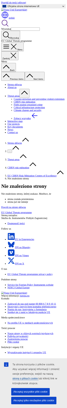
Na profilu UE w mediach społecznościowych (30, 323)
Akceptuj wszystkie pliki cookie (30, 391)
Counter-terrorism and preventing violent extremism (39, 99)
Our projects (13, 124)
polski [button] (12, 18)
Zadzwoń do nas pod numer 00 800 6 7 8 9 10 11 (31, 303)
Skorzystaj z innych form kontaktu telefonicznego (31, 306)
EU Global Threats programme (16, 212)
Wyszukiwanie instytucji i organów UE (26, 352)
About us (12, 87)
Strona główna (14, 84)
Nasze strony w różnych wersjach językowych (30, 333)
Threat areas (13, 96)
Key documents (15, 126)
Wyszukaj (6, 29)
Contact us (12, 132)
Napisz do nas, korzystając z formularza (27, 309)
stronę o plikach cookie (25, 378)
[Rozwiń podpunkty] (24, 93)
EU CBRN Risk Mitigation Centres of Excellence (32, 175)
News (10, 129)
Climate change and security (27, 110)
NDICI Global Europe (18, 287)
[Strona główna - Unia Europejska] (14, 9)
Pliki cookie (13, 342)
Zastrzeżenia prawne (17, 339)
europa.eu (24, 295)
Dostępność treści (16, 223)
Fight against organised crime (28, 104)
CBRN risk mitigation (24, 102)
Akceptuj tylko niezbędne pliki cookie (33, 400)
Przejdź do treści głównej (13, 2)
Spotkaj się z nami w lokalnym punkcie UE (28, 312)
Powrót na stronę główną (13, 207)
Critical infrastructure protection (29, 107)
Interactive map (15, 121)
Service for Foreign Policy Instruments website (30, 284)
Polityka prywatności (17, 336)
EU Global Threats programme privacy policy (30, 274)
